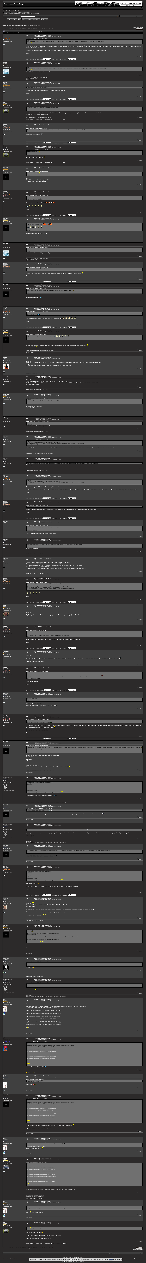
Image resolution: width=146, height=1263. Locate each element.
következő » (140, 27)
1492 (41, 28)
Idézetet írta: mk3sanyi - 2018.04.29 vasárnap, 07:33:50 (37, 398)
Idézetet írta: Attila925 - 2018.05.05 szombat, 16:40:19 (37, 929)
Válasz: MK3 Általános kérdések (42, 35)
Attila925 (5, 898)
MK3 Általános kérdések (35, 25)
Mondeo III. (26, 25)
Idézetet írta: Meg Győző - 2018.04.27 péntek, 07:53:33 (37, 311)
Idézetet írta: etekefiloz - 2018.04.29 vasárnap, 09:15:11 (37, 461)
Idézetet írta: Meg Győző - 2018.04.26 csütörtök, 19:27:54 (38, 195)
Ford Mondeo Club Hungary (9, 25)
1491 (39, 28)
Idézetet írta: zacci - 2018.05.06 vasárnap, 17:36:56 (36, 1226)
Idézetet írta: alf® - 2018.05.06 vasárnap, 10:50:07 (36, 1079)
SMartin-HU (6, 651)
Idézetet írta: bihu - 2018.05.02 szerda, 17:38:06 (36, 630)
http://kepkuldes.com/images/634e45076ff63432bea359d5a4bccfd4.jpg (43, 1024)
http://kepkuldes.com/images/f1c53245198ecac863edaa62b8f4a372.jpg (43, 1010)
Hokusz (5, 357)
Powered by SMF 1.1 (67, 1257)
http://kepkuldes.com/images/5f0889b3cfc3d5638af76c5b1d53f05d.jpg (43, 1016)
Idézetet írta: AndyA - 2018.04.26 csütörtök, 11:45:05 (37, 106)
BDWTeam (6, 958)
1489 (34, 28)
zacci (4, 999)
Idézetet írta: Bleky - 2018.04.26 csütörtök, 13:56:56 (36, 128)
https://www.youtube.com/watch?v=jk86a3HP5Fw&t (38, 1238)
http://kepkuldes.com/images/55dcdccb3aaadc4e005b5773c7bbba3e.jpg (43, 1019)
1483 (17, 28)
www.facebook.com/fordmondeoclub (28, 16)
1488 (31, 28)
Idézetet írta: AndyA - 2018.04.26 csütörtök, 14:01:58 (37, 149)
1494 (47, 28)
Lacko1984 (6, 394)
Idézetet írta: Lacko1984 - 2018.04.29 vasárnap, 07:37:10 (38, 421)
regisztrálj (27, 10)
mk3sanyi (5, 376)
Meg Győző (6, 167)
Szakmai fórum (19, 25)
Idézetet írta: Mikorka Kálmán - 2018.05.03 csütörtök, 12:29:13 (39, 848)
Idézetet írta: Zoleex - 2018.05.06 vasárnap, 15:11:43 (37, 1205)
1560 (50, 28)
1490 (36, 28)
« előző (134, 27)
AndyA (5, 35)
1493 (44, 28)
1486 (25, 28)
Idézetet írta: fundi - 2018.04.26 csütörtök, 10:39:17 (36, 38)
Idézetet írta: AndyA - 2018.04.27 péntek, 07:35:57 (36, 288)
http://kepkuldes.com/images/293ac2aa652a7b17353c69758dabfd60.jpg (43, 1013)
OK (111, 1259)
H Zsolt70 (5, 62)
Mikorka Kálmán (7, 777)
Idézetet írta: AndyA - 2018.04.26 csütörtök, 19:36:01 (37, 222)
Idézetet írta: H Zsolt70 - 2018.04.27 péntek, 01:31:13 (37, 267)
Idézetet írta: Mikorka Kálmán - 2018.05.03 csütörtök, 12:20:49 (39, 808)
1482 (15, 28)
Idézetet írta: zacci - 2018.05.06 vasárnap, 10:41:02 (36, 1041)
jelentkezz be (19, 10)
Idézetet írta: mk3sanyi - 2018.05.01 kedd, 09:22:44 (36, 582)
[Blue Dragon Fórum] (4, 973)
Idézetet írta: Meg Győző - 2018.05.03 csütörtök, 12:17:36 (38, 780)
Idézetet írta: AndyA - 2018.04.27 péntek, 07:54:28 (36, 334)
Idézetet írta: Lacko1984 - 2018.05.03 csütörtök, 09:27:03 (38, 719)
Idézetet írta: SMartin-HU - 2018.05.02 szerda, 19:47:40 (37, 671)
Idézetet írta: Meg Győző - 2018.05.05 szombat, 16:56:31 (37, 961)
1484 (20, 28)
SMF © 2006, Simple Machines (77, 1257)
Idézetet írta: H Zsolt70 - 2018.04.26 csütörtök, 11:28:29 (37, 86)
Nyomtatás (139, 29)
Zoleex (5, 1158)
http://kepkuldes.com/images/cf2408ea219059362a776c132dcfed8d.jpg (43, 1021)
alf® (4, 1038)
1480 (9, 28)
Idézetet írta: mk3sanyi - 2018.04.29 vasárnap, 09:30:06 (37, 505)
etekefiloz (5, 436)
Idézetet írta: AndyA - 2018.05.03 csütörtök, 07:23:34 (37, 696)
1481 (12, 28)
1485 (23, 28)
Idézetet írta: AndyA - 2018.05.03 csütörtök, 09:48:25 (37, 745)
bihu (4, 605)
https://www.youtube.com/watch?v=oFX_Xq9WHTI (38, 1128)
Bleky (4, 102)
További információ (117, 1259)
